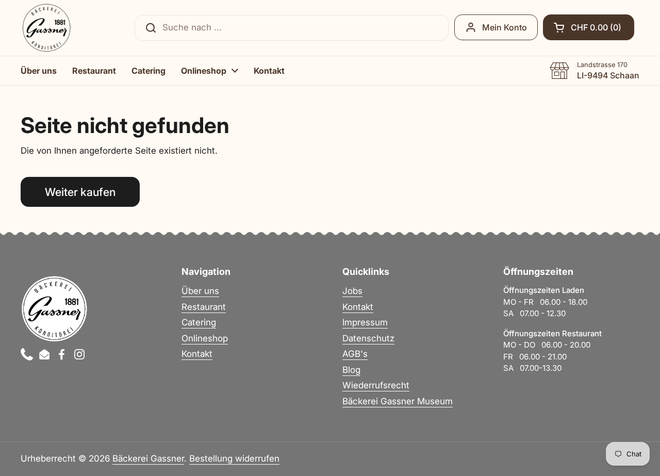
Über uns (200, 291)
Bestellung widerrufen (234, 458)
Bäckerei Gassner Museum (397, 401)
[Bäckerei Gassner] (46, 28)
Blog (351, 370)
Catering (199, 322)
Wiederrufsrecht (375, 385)
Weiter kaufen (80, 192)
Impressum (365, 322)
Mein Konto (504, 27)
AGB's (355, 354)
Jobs (352, 291)
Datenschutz (368, 338)
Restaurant (204, 307)
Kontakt (197, 354)
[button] (588, 27)
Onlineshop (205, 338)
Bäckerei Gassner (148, 458)
